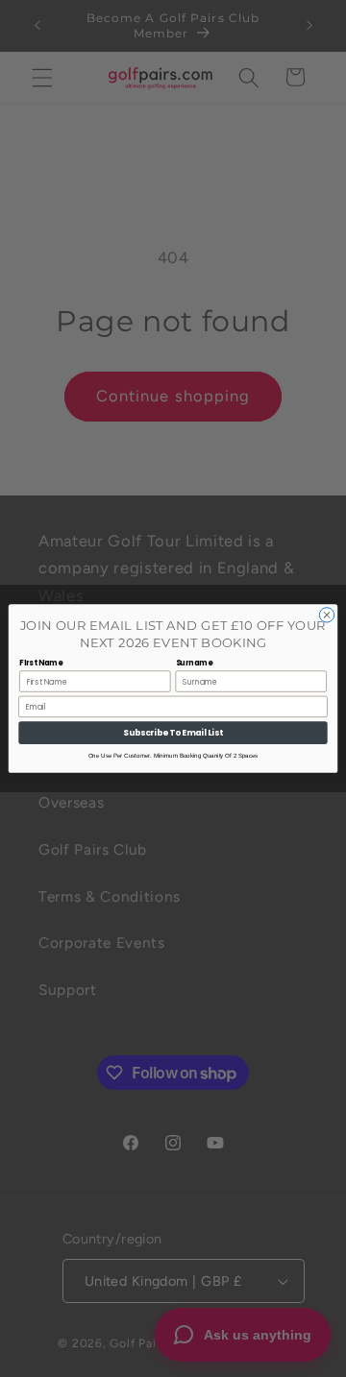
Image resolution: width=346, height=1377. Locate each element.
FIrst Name (40, 663)
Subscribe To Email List (173, 732)
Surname (194, 663)
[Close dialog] (326, 615)
